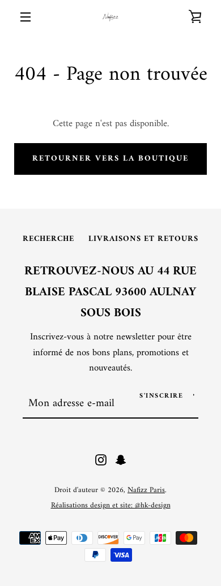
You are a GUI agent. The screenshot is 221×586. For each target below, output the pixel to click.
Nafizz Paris (146, 490)
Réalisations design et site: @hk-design (111, 505)
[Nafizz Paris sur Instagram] (101, 459)
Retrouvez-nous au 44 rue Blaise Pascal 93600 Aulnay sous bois (110, 292)
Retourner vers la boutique (110, 159)
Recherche (48, 239)
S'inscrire (161, 396)
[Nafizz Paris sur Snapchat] (120, 459)
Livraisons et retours (143, 239)
